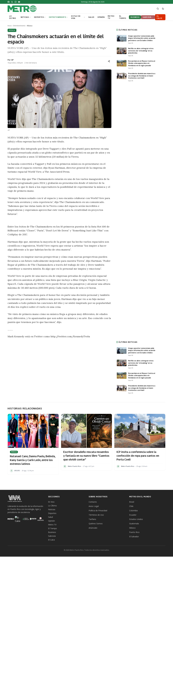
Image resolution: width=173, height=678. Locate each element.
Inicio (10, 26)
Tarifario (92, 519)
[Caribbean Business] (25, 519)
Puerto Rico (134, 532)
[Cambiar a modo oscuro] (163, 8)
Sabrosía (52, 536)
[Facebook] (8, 2)
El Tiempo (52, 528)
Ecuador (132, 515)
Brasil (131, 502)
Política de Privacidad (98, 510)
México (132, 528)
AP (12, 60)
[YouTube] (19, 2)
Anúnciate (93, 528)
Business (52, 532)
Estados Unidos (136, 519)
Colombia (133, 510)
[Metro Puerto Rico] (11, 519)
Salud (50, 517)
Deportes (52, 513)
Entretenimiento (19, 26)
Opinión (51, 521)
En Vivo (51, 502)
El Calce (51, 539)
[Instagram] (15, 2)
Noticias (51, 509)
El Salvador (134, 536)
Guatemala (134, 523)
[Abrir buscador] (157, 8)
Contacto (93, 502)
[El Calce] (18, 519)
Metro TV (52, 524)
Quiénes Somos (96, 523)
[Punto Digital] (33, 519)
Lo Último (52, 505)
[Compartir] (109, 61)
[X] (12, 2)
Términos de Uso (96, 515)
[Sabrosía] (40, 519)
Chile (131, 506)
